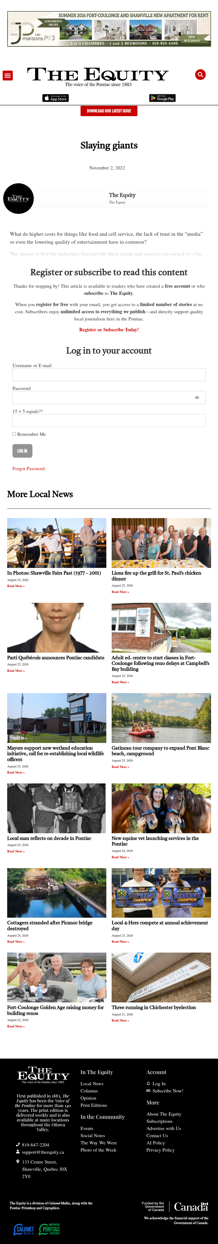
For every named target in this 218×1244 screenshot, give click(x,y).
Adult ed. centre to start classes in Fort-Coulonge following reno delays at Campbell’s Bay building (160, 664)
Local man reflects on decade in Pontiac (49, 838)
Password (21, 388)
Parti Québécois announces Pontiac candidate (55, 658)
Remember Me (31, 434)
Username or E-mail (32, 365)
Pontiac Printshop (23, 1208)
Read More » (16, 586)
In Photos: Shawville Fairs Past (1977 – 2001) (54, 573)
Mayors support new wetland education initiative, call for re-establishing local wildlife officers (55, 754)
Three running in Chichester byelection (154, 1007)
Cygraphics (51, 1208)
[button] (8, 76)
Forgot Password (28, 468)
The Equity (122, 195)
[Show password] (197, 397)
